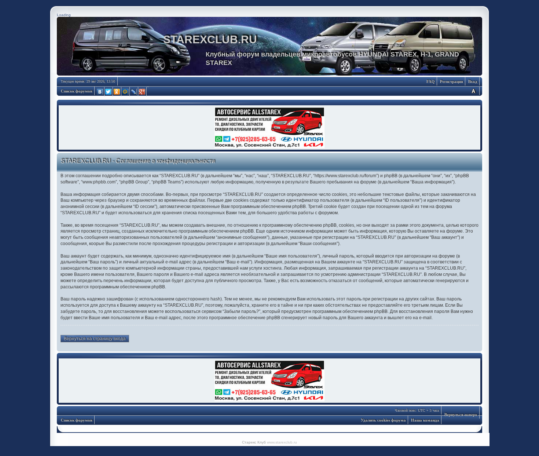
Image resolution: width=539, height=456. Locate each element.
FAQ (430, 81)
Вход (472, 81)
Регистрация (451, 81)
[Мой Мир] (125, 91)
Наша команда (425, 420)
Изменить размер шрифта (473, 91)
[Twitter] (108, 91)
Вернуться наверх (460, 414)
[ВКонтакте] (100, 91)
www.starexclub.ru (282, 442)
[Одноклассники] (117, 91)
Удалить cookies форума (383, 420)
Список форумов (76, 91)
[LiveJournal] (134, 91)
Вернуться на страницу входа (95, 338)
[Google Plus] (142, 91)
